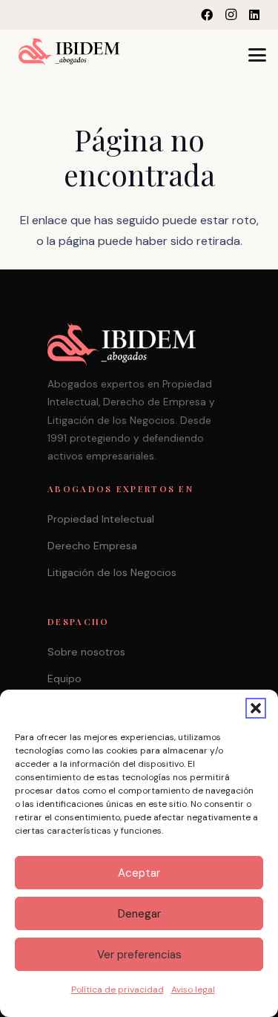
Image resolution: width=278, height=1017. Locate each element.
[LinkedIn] (254, 15)
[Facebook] (207, 15)
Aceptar (139, 873)
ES (172, 14)
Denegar (139, 913)
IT (157, 14)
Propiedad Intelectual (100, 519)
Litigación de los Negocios (111, 572)
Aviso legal (193, 989)
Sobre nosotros (86, 651)
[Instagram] (230, 15)
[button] (255, 708)
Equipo (64, 678)
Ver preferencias (139, 954)
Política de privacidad (117, 989)
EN (142, 14)
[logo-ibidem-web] (69, 52)
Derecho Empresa (92, 545)
